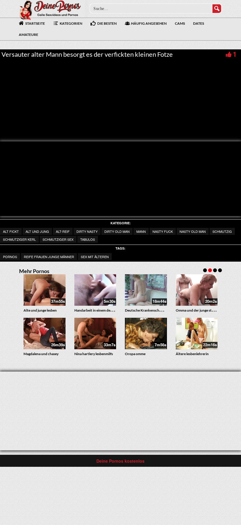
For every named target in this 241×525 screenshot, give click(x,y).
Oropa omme (135, 354)
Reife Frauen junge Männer (49, 256)
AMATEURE (28, 34)
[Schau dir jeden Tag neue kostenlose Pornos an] (50, 9)
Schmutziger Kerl (19, 239)
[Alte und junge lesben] (45, 290)
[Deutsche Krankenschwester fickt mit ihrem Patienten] (146, 290)
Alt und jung (37, 231)
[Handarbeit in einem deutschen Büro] (95, 290)
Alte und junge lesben (40, 310)
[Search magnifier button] (216, 8)
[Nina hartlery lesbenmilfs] (95, 333)
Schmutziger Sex (58, 239)
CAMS (180, 23)
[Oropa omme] (146, 333)
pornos (10, 256)
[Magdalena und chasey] (45, 333)
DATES (198, 23)
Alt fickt (11, 231)
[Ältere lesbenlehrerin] (197, 333)
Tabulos (87, 239)
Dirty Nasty (87, 231)
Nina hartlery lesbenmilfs (93, 354)
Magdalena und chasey (41, 354)
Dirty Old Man (117, 231)
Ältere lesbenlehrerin (192, 354)
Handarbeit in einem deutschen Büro (102, 310)
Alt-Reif (63, 231)
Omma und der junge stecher (198, 310)
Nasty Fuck (163, 231)
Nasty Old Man (193, 231)
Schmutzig (222, 231)
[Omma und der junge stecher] (197, 290)
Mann (141, 231)
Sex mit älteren (95, 256)
